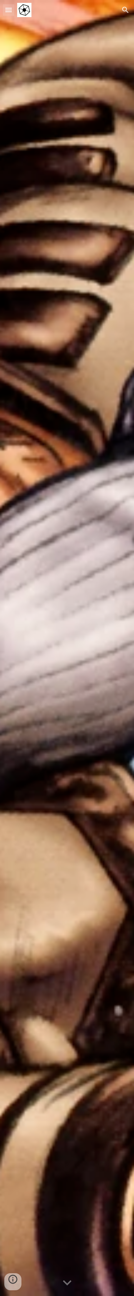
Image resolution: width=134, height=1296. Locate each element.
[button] (8, 10)
